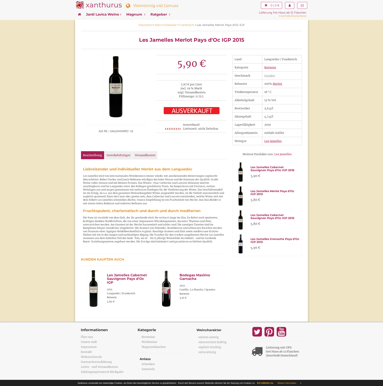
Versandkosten (145, 155)
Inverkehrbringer (118, 155)
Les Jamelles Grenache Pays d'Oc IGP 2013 (275, 240)
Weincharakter (208, 330)
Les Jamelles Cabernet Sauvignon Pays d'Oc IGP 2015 (272, 168)
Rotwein (270, 67)
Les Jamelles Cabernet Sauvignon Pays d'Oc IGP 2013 (272, 216)
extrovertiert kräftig (212, 342)
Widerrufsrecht (91, 357)
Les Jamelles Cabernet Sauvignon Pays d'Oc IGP (127, 278)
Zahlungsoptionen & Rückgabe (102, 372)
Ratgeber (159, 14)
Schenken (148, 364)
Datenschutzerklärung (96, 362)
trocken (269, 75)
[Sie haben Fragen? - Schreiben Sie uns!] (302, 5)
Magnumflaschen (154, 347)
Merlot (277, 84)
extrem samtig (208, 337)
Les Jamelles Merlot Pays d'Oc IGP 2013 (272, 192)
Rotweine (148, 337)
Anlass (145, 359)
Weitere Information (286, 383)
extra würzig (207, 352)
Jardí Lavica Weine (102, 14)
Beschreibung (92, 155)
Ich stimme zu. (265, 383)
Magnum (134, 14)
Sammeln (148, 369)
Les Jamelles (273, 141)
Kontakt (86, 352)
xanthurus (104, 5)
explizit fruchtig (209, 347)
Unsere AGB (89, 342)
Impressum (89, 347)
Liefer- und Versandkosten (99, 367)
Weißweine (149, 342)
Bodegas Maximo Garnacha (195, 277)
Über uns (87, 337)
